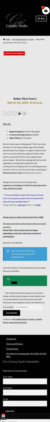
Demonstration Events (18, 322)
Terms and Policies (14, 344)
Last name (7, 388)
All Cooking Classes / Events (23, 39)
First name (7, 376)
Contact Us (11, 339)
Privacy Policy (12, 348)
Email (5, 399)
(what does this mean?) (31, 173)
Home (8, 39)
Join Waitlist (11, 313)
